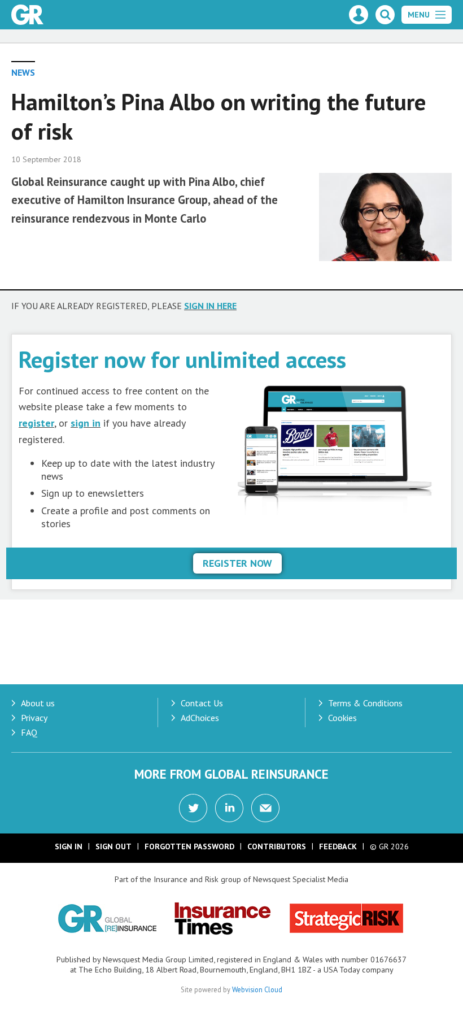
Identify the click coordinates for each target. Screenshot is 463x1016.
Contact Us (202, 703)
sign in (86, 422)
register (36, 422)
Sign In (68, 846)
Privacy (34, 717)
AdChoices (200, 717)
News (23, 72)
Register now (237, 563)
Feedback (338, 846)
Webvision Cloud (257, 989)
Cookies (342, 717)
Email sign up (265, 808)
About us (38, 703)
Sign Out (113, 846)
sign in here (210, 305)
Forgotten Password (189, 846)
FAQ (29, 732)
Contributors (276, 846)
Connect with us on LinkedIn (229, 808)
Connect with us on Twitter (193, 808)
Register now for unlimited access (182, 359)
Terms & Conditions (365, 703)
